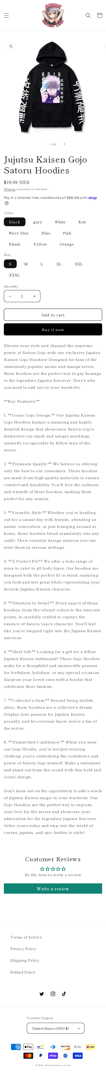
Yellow (40, 244)
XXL (79, 263)
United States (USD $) (50, 1028)
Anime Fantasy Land (57, 1065)
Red (82, 221)
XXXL (14, 274)
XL (59, 263)
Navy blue (19, 232)
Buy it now (53, 329)
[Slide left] (41, 144)
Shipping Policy (24, 960)
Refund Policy (23, 972)
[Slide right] (64, 144)
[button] (6, 15)
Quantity (11, 286)
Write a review (53, 888)
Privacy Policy (23, 948)
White (60, 221)
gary (37, 221)
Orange (67, 244)
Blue (46, 232)
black (14, 221)
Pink (67, 232)
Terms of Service (26, 937)
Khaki (15, 244)
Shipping (10, 189)
